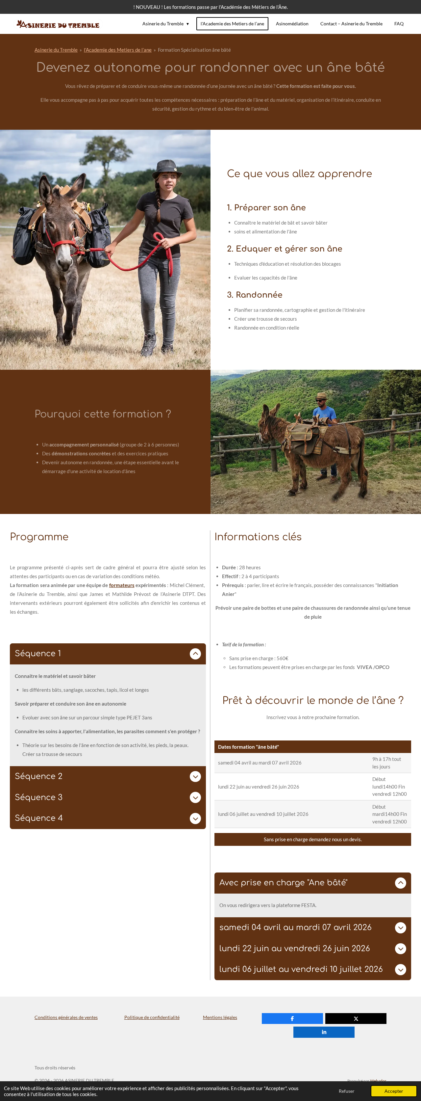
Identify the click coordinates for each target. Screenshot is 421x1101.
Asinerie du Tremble (56, 50)
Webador (378, 1080)
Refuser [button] (347, 1091)
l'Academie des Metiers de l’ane (118, 50)
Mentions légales (220, 1017)
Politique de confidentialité (152, 1017)
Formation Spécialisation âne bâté (194, 50)
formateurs (122, 585)
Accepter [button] (393, 1091)
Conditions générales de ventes (66, 1017)
